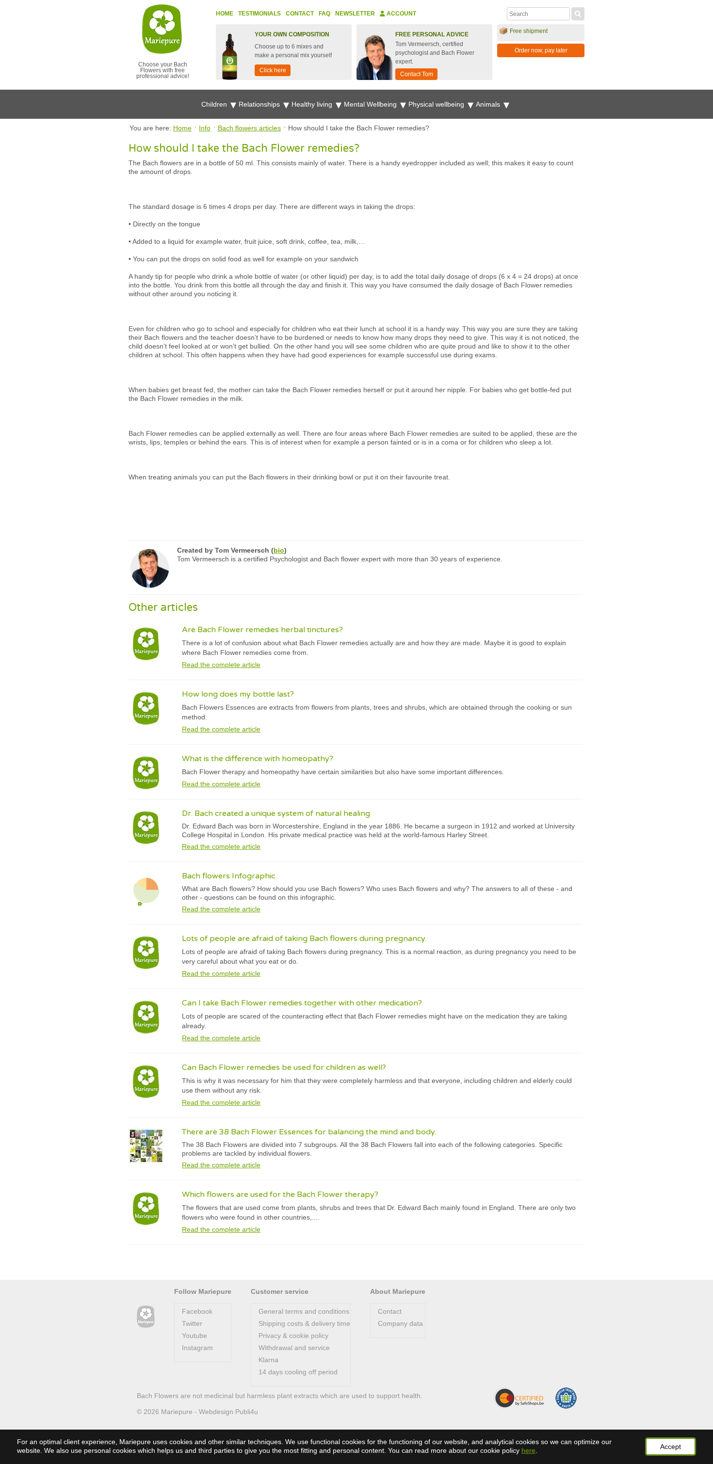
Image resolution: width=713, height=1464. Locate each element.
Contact (300, 13)
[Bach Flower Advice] (146, 1317)
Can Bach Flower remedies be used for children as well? (284, 1067)
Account (400, 13)
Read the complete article (221, 664)
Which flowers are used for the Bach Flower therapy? (280, 1194)
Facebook (197, 1311)
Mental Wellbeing (371, 104)
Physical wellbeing (437, 104)
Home (224, 13)
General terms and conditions (304, 1311)
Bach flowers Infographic (228, 876)
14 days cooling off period (298, 1372)
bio (279, 550)
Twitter (192, 1323)
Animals (489, 104)
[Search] (577, 12)
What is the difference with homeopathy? (257, 759)
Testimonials (259, 13)
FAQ (324, 13)
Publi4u (246, 1412)
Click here (272, 70)
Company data (400, 1323)
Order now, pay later (541, 50)
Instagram (197, 1348)
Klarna (268, 1360)
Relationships (260, 104)
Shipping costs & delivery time (304, 1323)
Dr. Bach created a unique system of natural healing (276, 813)
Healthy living (313, 104)
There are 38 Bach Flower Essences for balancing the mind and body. (309, 1132)
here (528, 1450)
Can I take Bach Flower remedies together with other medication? (302, 1003)
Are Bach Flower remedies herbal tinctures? (262, 630)
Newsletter (355, 13)
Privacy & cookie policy (293, 1335)
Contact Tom (416, 74)
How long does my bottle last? (238, 694)
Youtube (194, 1335)
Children (215, 104)
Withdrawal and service (294, 1348)
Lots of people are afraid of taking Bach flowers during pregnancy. (304, 938)
